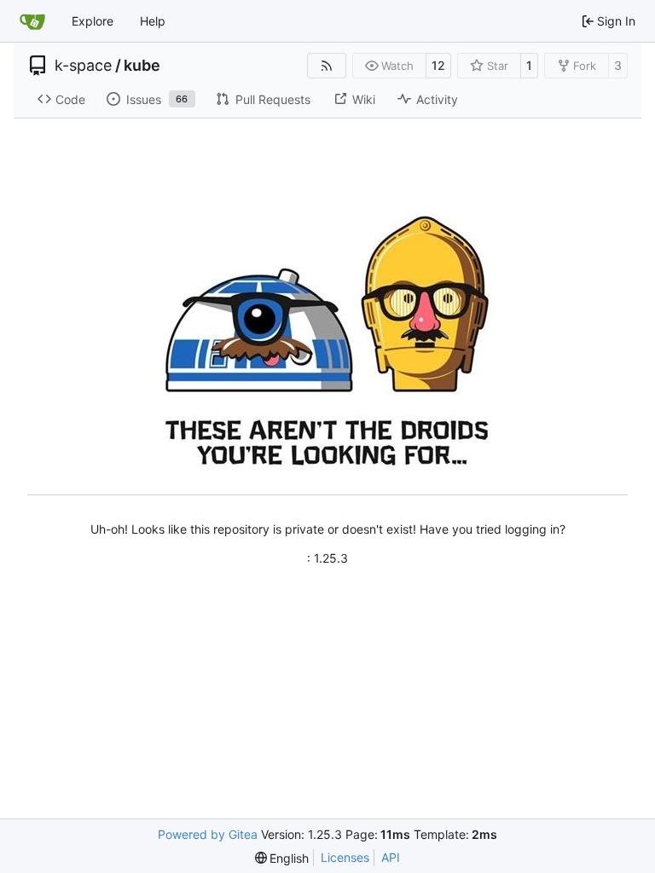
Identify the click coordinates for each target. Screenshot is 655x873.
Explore (92, 21)
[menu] (282, 858)
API (390, 857)
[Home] (32, 21)
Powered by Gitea (208, 834)
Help (152, 21)
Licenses (345, 857)
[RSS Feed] (326, 65)
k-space (83, 65)
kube (142, 65)
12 (438, 65)
